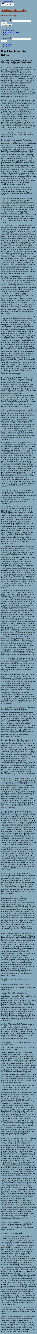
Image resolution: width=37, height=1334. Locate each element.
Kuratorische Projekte (12, 32)
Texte (7, 34)
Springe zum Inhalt (7, 2)
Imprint (7, 46)
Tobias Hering (9, 30)
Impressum (8, 44)
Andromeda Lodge (14, 10)
